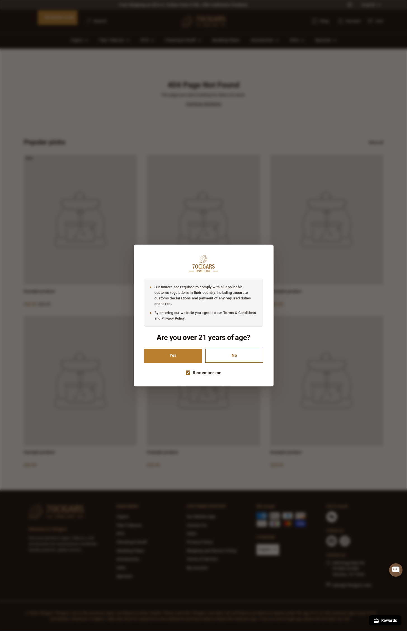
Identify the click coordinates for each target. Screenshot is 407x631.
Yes (173, 355)
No (234, 355)
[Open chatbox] (396, 570)
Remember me (207, 372)
